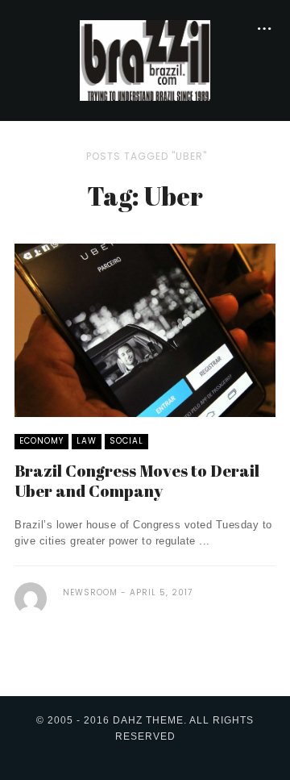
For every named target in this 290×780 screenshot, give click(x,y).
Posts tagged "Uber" (146, 156)
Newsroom (90, 592)
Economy (41, 441)
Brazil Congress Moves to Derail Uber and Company (136, 481)
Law (87, 441)
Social (126, 441)
